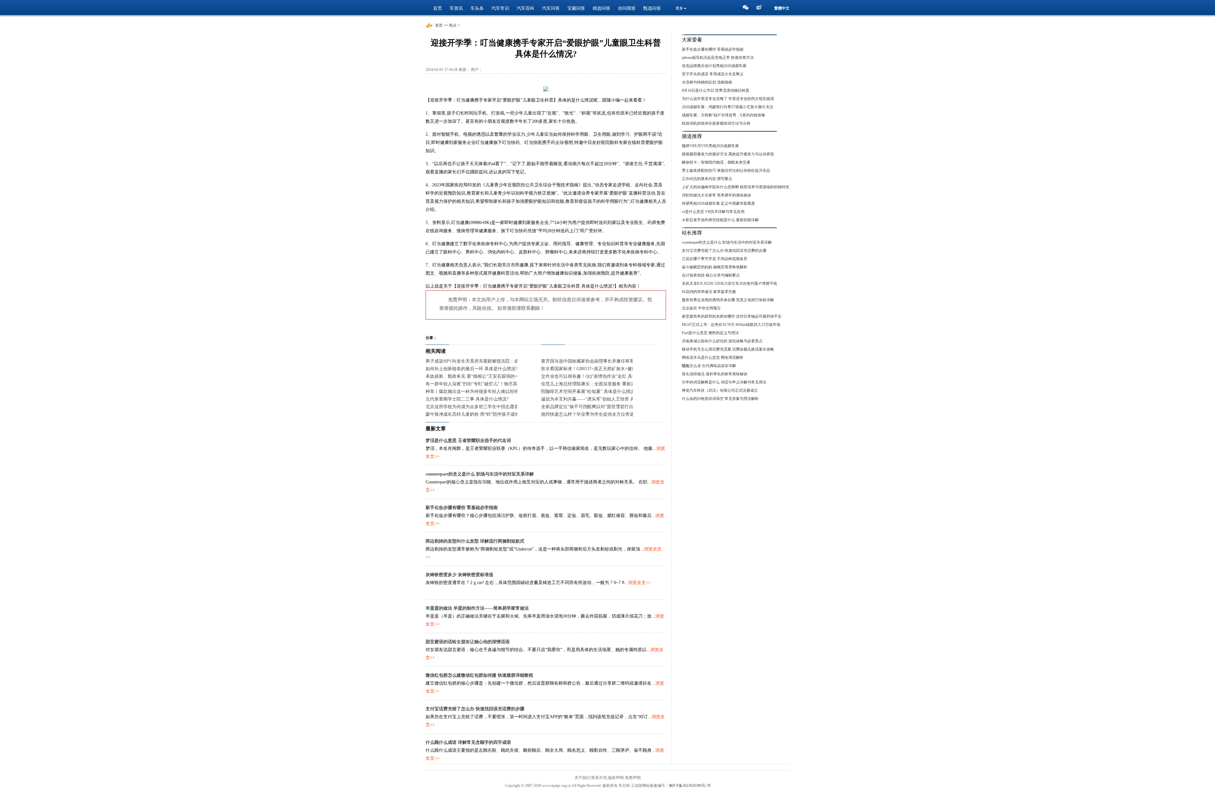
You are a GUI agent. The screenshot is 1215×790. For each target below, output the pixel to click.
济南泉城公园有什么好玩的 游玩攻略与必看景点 (722, 341)
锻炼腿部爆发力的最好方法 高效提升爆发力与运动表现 (728, 154)
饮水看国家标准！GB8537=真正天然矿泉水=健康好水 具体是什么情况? (610, 368)
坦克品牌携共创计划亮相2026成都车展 (714, 66)
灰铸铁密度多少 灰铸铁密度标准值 (459, 574)
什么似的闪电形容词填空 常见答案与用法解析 (720, 398)
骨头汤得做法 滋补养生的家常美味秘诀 (714, 374)
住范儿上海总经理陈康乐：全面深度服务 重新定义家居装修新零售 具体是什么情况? (623, 384)
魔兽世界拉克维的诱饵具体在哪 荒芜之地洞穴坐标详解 (728, 300)
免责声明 (632, 777)
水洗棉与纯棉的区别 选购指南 (707, 82)
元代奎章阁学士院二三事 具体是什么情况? (467, 399)
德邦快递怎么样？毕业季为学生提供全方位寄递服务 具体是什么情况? (609, 414)
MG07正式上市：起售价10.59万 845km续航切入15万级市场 (731, 324)
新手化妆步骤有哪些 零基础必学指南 (462, 507)
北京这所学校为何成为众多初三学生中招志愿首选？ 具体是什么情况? (494, 406)
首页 (437, 8)
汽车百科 (525, 8)
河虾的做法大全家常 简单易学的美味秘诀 (716, 195)
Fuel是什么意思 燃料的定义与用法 (710, 333)
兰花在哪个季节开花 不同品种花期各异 (714, 259)
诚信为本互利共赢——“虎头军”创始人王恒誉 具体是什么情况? (602, 399)
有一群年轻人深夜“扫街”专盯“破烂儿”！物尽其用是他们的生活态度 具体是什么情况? (508, 384)
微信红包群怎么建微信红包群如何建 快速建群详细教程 (479, 675)
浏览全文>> (639, 582)
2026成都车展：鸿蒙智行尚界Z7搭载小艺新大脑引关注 (727, 107)
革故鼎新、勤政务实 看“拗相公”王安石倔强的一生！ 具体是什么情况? (494, 376)
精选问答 (601, 8)
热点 (453, 25)
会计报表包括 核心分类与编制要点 (711, 275)
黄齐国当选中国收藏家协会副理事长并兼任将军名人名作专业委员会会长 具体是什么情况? (629, 361)
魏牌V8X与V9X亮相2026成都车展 (710, 146)
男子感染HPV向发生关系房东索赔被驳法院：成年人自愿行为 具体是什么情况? (502, 361)
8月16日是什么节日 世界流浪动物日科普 (715, 90)
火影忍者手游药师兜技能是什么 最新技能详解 (720, 220)
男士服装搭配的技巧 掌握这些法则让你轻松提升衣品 (726, 170)
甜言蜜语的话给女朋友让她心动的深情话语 (468, 641)
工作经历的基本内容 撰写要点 (707, 179)
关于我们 (582, 777)
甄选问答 (652, 8)
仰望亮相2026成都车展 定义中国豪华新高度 (718, 203)
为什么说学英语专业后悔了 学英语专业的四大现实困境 (728, 98)
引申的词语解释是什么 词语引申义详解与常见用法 (724, 382)
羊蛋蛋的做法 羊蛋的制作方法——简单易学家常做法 (477, 608)
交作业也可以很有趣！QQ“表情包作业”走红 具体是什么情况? (601, 376)
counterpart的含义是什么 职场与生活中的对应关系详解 (480, 474)
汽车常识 (500, 8)
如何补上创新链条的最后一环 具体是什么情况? (471, 368)
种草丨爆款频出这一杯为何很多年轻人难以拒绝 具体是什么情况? (489, 391)
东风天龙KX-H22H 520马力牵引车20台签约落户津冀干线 (729, 283)
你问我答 (627, 8)
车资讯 (456, 8)
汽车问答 (551, 8)
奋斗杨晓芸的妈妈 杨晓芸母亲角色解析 (714, 267)
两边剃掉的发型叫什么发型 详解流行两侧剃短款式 (475, 541)
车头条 (477, 8)
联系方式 (599, 777)
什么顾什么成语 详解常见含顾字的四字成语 (468, 742)
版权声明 (615, 777)
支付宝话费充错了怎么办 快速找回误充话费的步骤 (475, 708)
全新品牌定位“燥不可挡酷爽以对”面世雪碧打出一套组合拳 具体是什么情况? (615, 406)
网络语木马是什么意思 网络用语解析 (713, 357)
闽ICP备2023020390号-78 (689, 785)
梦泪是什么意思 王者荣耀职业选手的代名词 (468, 440)
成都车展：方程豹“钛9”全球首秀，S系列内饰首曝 (723, 115)
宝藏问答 (576, 8)
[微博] (760, 9)
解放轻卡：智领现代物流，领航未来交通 (716, 162)
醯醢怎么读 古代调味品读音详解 (709, 366)
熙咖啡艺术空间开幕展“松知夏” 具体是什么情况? (589, 391)
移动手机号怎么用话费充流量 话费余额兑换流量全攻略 (728, 349)
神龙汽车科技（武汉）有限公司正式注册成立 (720, 390)
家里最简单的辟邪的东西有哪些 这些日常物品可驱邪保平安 (732, 316)
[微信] (747, 9)
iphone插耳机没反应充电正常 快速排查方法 (718, 57)
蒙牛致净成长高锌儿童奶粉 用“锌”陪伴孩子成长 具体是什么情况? (489, 414)
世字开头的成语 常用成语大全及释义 (713, 74)
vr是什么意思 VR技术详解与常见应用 (713, 211)
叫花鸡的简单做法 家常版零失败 (709, 291)
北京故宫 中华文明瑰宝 (701, 308)
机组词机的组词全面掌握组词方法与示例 (716, 123)
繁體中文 (781, 8)
